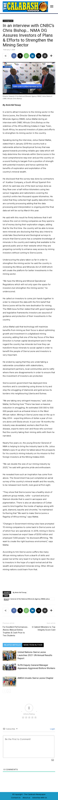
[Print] (45, 55)
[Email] (38, 55)
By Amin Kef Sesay (19, 592)
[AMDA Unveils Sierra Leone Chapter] (9, 682)
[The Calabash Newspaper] (25, 6)
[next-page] (8, 691)
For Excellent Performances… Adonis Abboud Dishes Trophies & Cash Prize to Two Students (16, 631)
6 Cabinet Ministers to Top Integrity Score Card (43, 628)
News (38, 794)
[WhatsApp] (26, 55)
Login (52, 729)
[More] (51, 55)
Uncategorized (8, 21)
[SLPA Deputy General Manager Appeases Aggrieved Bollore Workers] (9, 667)
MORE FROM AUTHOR (33, 645)
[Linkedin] (32, 55)
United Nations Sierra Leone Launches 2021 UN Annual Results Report (35, 655)
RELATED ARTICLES (12, 645)
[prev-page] (4, 691)
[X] (20, 55)
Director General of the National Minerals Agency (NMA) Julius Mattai (27, 599)
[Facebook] (14, 55)
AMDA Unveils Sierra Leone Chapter (35, 678)
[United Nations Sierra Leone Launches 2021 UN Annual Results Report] (9, 656)
